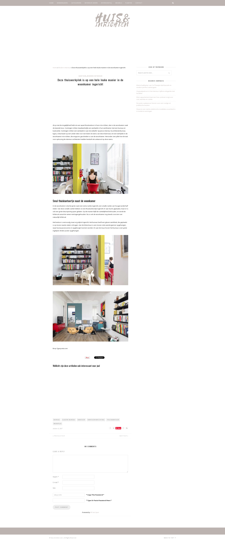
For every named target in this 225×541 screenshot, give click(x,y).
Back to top (169, 538)
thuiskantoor (113, 420)
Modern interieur (64, 68)
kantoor (81, 420)
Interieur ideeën (91, 3)
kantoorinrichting (96, 420)
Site (54, 488)
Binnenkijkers (62, 3)
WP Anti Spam (94, 512)
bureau (57, 420)
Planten (128, 3)
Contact (138, 3)
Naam (56, 477)
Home (51, 3)
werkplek (58, 423)
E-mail (56, 482)
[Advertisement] (112, 49)
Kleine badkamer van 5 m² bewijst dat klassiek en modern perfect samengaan (153, 86)
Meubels (118, 3)
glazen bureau (68, 420)
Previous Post (59, 436)
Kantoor (82, 76)
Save (119, 428)
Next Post (123, 436)
